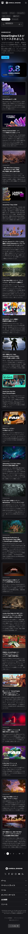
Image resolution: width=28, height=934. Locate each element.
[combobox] (11, 25)
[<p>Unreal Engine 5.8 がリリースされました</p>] (14, 54)
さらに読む (5, 57)
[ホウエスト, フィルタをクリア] (12, 23)
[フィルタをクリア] (19, 24)
